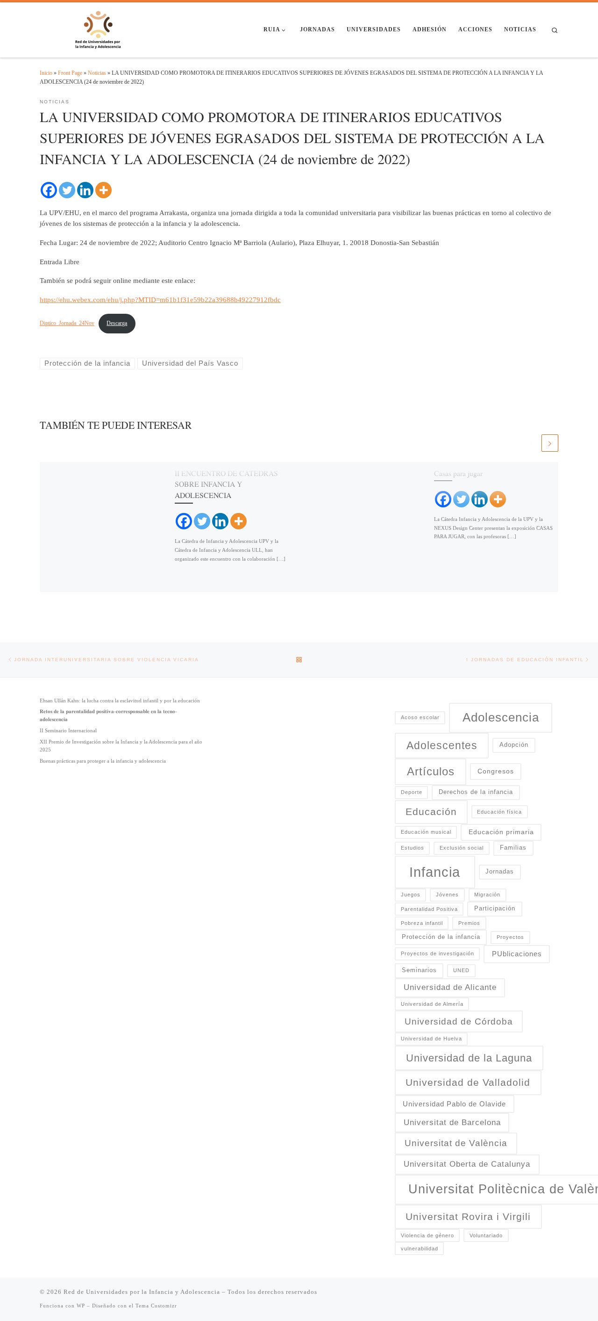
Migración (487, 894)
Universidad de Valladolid (468, 1082)
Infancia (434, 872)
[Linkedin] (85, 190)
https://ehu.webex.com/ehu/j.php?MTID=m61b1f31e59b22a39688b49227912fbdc (160, 299)
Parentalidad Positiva (429, 909)
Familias (513, 848)
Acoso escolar (420, 717)
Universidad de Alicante (450, 987)
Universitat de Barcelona (452, 1122)
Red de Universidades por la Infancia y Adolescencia (142, 1291)
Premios (469, 923)
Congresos (495, 771)
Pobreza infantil (422, 923)
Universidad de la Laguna (469, 1058)
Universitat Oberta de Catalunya (467, 1164)
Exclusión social (462, 848)
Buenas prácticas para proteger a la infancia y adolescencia (103, 761)
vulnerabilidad (419, 1248)
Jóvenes (447, 894)
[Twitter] (67, 190)
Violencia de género (427, 1235)
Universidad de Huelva (431, 1038)
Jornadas (499, 871)
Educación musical (426, 832)
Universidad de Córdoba (459, 1021)
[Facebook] (49, 190)
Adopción (513, 745)
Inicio (46, 73)
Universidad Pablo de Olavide (454, 1104)
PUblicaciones (517, 954)
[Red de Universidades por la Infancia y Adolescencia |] (98, 28)
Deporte (411, 792)
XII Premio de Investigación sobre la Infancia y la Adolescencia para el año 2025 (121, 745)
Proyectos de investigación (437, 953)
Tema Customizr (156, 1305)
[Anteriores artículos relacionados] (531, 442)
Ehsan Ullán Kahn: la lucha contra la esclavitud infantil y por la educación (120, 700)
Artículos (431, 771)
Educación (431, 811)
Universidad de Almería (432, 1004)
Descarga (117, 323)
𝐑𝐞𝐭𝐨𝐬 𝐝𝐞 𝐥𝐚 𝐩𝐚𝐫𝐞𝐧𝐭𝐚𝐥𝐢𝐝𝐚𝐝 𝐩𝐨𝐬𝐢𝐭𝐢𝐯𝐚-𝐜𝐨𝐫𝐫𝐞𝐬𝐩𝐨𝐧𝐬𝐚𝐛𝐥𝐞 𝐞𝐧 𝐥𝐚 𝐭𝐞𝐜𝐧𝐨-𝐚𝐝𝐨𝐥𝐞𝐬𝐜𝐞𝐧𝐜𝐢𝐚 (108, 715)
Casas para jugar (458, 473)
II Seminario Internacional (68, 730)
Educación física (499, 812)
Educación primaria (501, 832)
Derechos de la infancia (476, 792)
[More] (103, 190)
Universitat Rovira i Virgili (468, 1216)
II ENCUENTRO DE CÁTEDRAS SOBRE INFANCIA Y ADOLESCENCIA (226, 484)
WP (81, 1305)
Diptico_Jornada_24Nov (67, 323)
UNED (461, 970)
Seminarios (419, 970)
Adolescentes (441, 745)
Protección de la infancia (441, 937)
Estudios (412, 848)
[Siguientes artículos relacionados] (549, 442)
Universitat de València (456, 1143)
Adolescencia (501, 717)
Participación (494, 908)
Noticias (97, 73)
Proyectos (510, 937)
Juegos (410, 894)
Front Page (70, 73)
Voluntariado (486, 1235)
